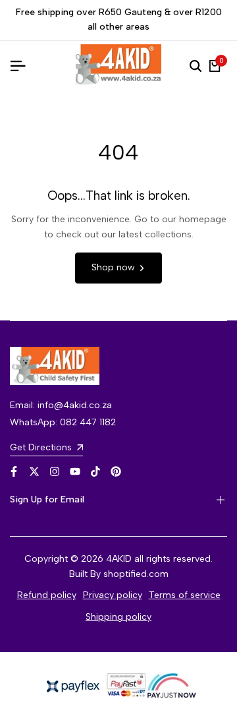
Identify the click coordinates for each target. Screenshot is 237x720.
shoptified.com (136, 574)
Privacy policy (112, 595)
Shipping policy (118, 616)
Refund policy (46, 595)
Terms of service (185, 595)
